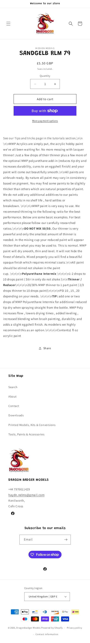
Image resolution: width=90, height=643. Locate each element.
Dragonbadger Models (28, 627)
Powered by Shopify (52, 627)
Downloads (16, 415)
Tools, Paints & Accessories (26, 434)
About (12, 396)
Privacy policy (74, 627)
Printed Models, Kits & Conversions (31, 425)
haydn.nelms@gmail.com (26, 495)
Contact (13, 406)
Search (13, 387)
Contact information (47, 634)
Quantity (45, 76)
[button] (8, 23)
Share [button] (47, 348)
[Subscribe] (66, 540)
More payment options (45, 120)
